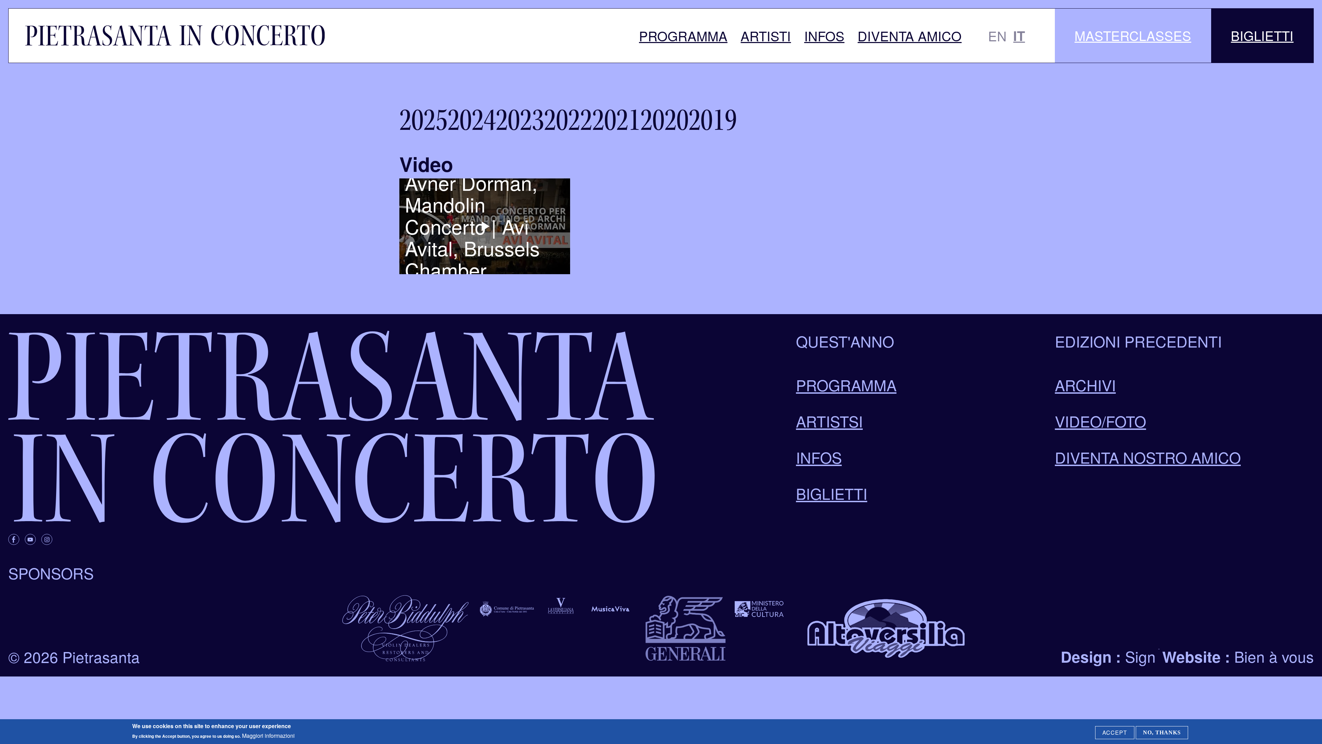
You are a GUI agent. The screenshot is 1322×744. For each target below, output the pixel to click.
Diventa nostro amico (1148, 457)
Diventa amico (910, 35)
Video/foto (1100, 421)
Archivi (1085, 385)
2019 (713, 120)
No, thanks (1162, 732)
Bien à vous (1274, 656)
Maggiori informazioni (268, 736)
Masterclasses (1132, 35)
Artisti (766, 35)
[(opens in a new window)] (14, 539)
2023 (520, 120)
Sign (1140, 656)
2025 (423, 120)
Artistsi (829, 421)
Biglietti (1262, 35)
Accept (1114, 732)
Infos (824, 35)
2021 (616, 120)
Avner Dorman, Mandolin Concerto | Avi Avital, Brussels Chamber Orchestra (472, 237)
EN (997, 35)
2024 (472, 120)
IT (1019, 35)
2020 (664, 120)
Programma (683, 35)
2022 (568, 120)
